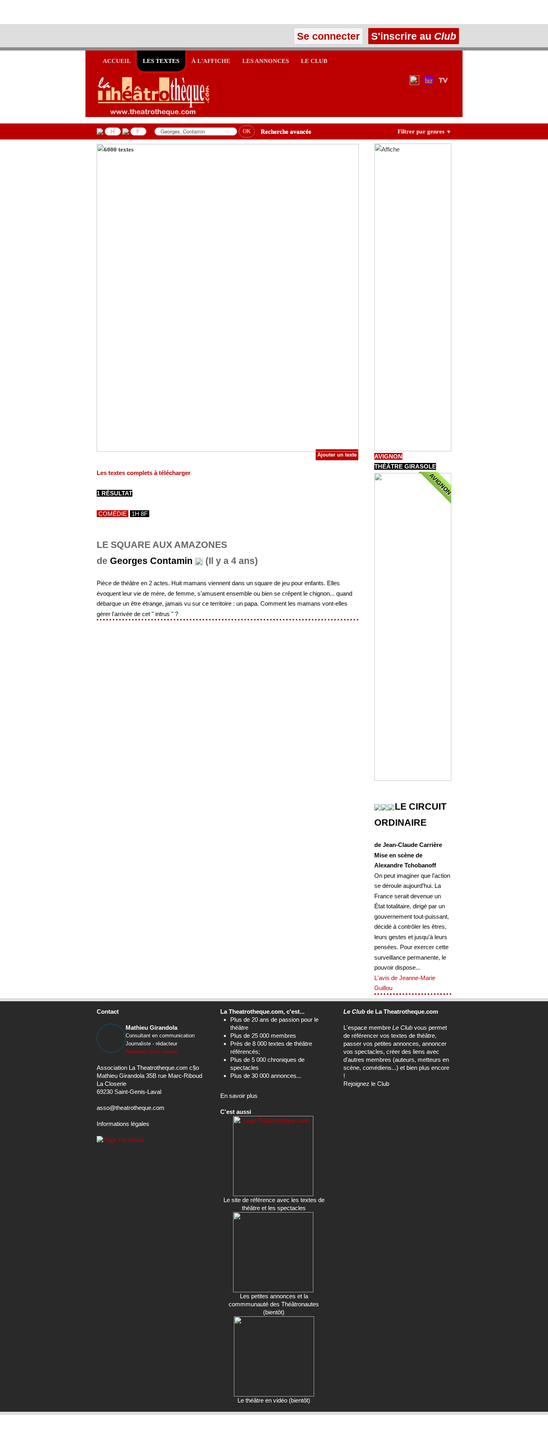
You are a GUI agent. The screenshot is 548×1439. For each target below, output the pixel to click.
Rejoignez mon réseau (151, 1052)
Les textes (161, 61)
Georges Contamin (151, 561)
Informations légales (123, 1123)
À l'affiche (210, 61)
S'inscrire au (412, 36)
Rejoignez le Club (366, 1083)
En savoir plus (239, 1095)
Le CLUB (314, 61)
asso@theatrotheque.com (130, 1107)
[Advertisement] (94, 12)
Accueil (117, 61)
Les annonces (265, 61)
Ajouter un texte (337, 455)
